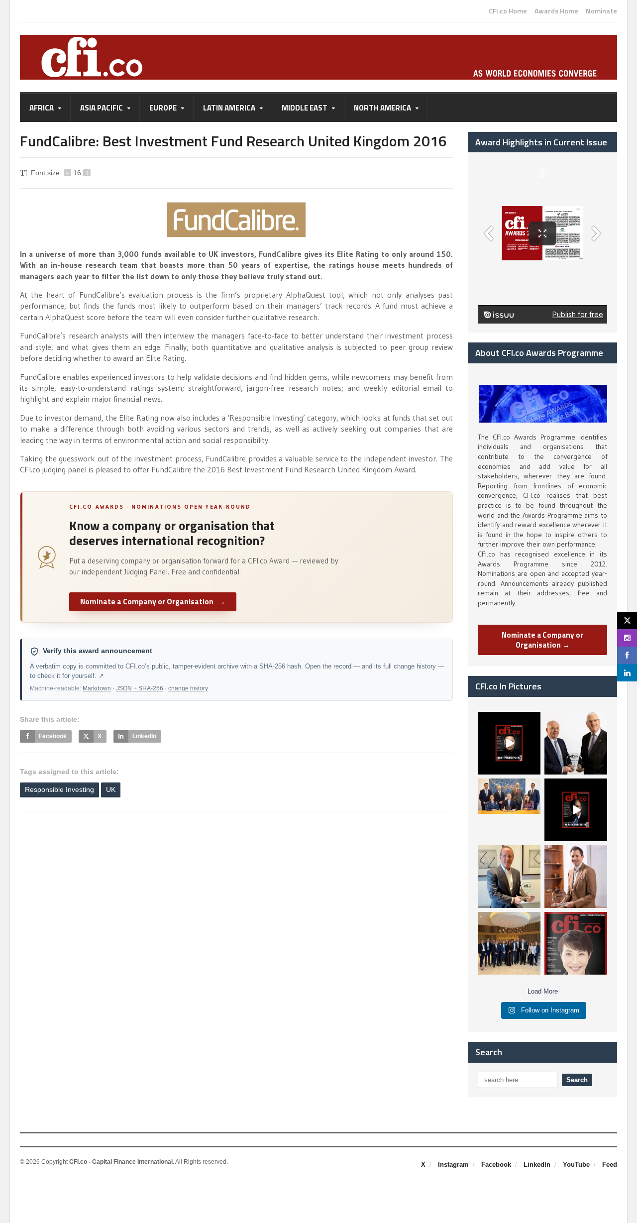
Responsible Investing (59, 789)
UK (110, 789)
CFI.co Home (508, 10)
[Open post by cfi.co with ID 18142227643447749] (509, 876)
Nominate (601, 10)
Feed (609, 1164)
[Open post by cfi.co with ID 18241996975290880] (575, 943)
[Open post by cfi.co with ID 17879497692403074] (575, 743)
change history (188, 688)
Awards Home (556, 10)
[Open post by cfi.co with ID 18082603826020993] (575, 876)
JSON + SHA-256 (139, 688)
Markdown (97, 688)
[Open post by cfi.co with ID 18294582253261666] (509, 943)
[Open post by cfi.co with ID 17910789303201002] (509, 743)
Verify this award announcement (97, 651)
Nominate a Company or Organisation (152, 601)
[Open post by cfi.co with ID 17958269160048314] (575, 809)
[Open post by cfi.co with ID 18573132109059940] (509, 809)
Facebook (496, 1164)
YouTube (576, 1164)
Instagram (453, 1164)
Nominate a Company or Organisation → (542, 640)
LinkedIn (537, 1164)
